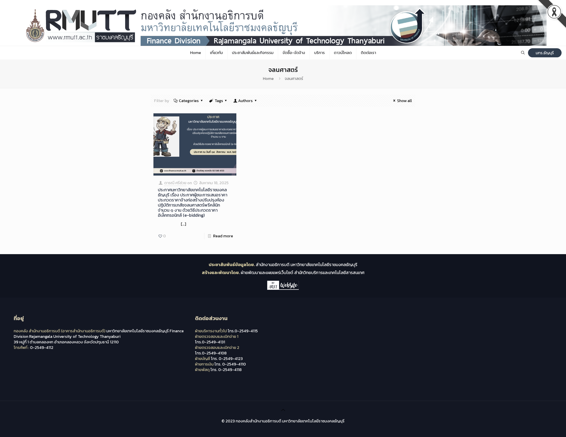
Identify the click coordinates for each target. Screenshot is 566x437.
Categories (189, 101)
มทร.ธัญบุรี (545, 53)
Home (268, 78)
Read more (223, 236)
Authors (245, 101)
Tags (219, 101)
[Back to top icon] (283, 410)
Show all (404, 101)
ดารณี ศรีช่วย (175, 183)
